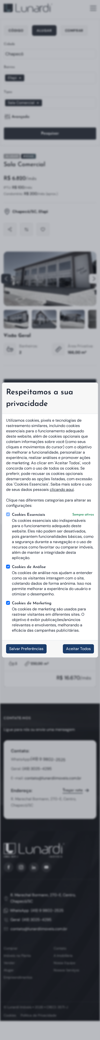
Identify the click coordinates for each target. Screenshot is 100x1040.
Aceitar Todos (78, 648)
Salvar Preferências (26, 648)
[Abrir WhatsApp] (88, 1027)
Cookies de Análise (29, 567)
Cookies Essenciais (53, 515)
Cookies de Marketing (31, 603)
